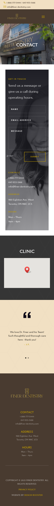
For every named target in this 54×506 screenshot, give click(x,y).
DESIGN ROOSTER (33, 494)
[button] (28, 269)
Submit (34, 156)
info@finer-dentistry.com (19, 6)
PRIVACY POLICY (27, 488)
